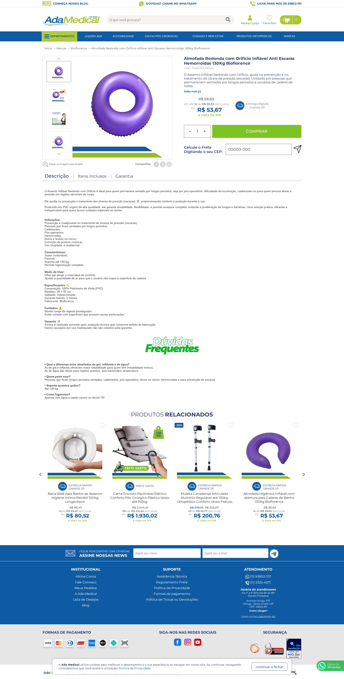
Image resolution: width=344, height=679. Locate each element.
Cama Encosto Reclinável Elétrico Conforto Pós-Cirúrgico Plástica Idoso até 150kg (139, 498)
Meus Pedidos (85, 588)
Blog (85, 605)
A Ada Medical (86, 594)
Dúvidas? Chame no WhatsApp (170, 3)
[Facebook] (156, 163)
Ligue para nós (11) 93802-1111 (278, 3)
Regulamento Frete (172, 582)
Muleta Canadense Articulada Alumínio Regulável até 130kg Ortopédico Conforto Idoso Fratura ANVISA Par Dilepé (204, 500)
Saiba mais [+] (192, 91)
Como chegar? (258, 610)
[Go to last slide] (40, 474)
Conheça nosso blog (70, 3)
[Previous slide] (59, 59)
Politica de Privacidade (134, 668)
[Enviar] (274, 553)
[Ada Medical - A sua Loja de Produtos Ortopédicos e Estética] (71, 25)
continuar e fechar (269, 667)
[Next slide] (59, 154)
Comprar (257, 131)
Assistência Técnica (172, 576)
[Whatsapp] (169, 163)
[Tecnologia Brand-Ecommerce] (292, 672)
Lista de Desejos (86, 599)
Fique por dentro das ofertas (104, 554)
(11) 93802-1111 (260, 576)
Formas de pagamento (172, 594)
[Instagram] (163, 163)
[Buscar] (228, 20)
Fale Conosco (85, 582)
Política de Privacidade (172, 588)
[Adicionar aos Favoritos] (102, 425)
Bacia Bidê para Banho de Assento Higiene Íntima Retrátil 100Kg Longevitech (75, 498)
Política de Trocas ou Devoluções (172, 599)
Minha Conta (85, 576)
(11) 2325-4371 (260, 582)
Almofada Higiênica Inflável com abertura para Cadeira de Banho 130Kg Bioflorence (269, 498)
